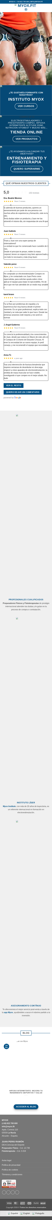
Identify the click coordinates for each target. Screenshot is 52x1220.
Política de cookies (10, 1170)
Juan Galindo (10, 231)
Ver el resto (13, 385)
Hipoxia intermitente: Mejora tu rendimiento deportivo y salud (26, 1092)
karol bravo (9, 294)
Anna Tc (7, 355)
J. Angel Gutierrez (12, 325)
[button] (3, 8)
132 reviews (34, 193)
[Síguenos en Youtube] (17, 1192)
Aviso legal (6, 1160)
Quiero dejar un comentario (22, 392)
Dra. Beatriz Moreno (13, 198)
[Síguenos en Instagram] (8, 1192)
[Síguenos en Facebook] (4, 1192)
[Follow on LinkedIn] (13, 1192)
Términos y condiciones (12, 1174)
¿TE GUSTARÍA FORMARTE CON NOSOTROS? (26, 93)
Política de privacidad (11, 1165)
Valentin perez (10, 264)
